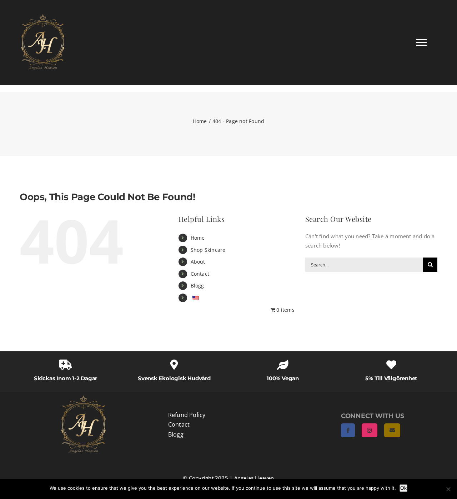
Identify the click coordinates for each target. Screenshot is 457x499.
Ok (403, 488)
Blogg (197, 285)
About (198, 261)
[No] (448, 489)
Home (198, 237)
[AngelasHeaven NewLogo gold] (83, 398)
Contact (200, 273)
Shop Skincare (208, 249)
